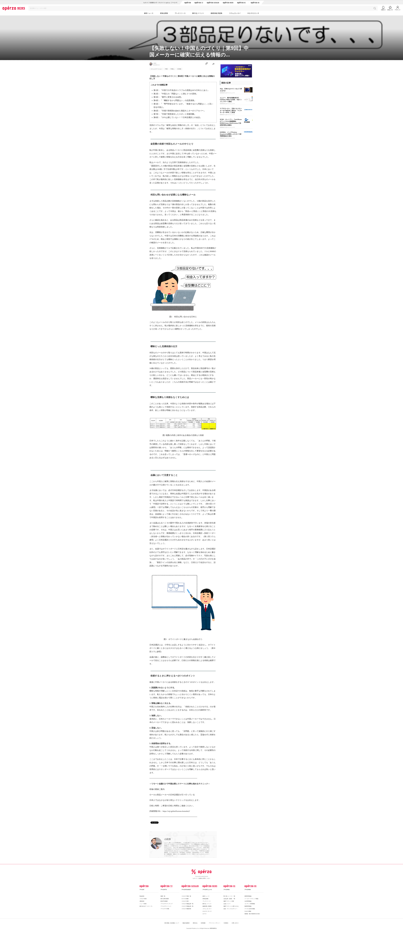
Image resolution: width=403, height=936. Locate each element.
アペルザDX (248, 889)
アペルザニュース (207, 889)
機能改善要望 (186, 923)
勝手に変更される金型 (171, 97)
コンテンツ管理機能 (250, 903)
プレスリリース (180, 13)
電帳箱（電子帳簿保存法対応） (253, 914)
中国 (166, 69)
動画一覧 (163, 896)
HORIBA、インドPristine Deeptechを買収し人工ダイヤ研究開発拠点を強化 (230, 134)
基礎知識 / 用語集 (207, 906)
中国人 (172, 69)
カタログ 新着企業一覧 (187, 906)
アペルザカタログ (186, 889)
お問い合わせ (235, 923)
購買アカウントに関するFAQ (231, 906)
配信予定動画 (164, 901)
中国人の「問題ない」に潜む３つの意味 (179, 94)
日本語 (179, 69)
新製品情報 (164, 13)
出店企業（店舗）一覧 (229, 898)
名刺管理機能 (248, 901)
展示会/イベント (198, 13)
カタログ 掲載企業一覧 (187, 903)
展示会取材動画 (165, 898)
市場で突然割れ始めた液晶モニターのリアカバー (183, 111)
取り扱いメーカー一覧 (229, 896)
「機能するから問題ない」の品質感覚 (178, 100)
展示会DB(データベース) (146, 906)
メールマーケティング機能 (251, 898)
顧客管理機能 (248, 896)
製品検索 (142, 896)
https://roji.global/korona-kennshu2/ (176, 811)
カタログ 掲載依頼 (186, 908)
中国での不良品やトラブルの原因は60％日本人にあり (184, 90)
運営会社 (195, 923)
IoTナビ (205, 914)
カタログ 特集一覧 (186, 896)
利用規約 (226, 923)
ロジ (159, 65)
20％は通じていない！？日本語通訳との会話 (181, 117)
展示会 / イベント (207, 903)
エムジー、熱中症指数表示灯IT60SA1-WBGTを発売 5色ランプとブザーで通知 (231, 99)
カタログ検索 (143, 898)
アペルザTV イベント (166, 906)
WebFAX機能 (248, 911)
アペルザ (142, 889)
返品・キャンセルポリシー (230, 908)
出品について (227, 903)
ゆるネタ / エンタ (207, 911)
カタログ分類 (185, 901)
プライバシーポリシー (214, 923)
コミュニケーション (156, 69)
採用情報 (203, 923)
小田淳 (154, 63)
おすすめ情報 (185, 898)
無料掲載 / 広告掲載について (171, 923)
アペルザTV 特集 (165, 908)
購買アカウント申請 (229, 901)
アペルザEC (227, 889)
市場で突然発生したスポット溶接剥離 (178, 114)
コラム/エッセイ (235, 13)
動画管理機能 (248, 906)
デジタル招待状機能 (250, 908)
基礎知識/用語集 (216, 13)
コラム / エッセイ (207, 908)
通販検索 (142, 901)
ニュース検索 (143, 903)
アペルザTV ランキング (167, 903)
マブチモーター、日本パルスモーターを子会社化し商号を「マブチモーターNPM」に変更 (231, 110)
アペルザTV (164, 889)
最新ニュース (148, 13)
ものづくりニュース (230, 92)
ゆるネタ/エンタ (253, 13)
